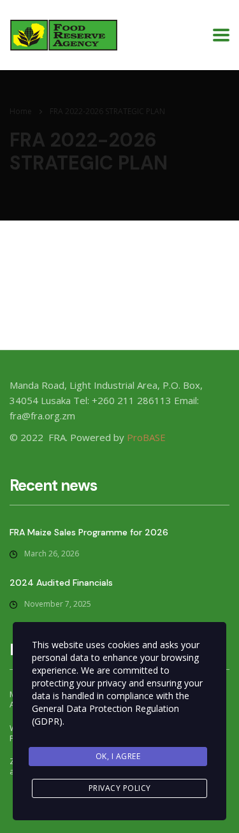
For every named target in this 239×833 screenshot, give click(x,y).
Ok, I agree (118, 756)
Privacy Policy (120, 788)
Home (21, 111)
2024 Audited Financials (61, 582)
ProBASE (146, 437)
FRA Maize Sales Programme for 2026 (89, 532)
